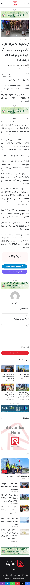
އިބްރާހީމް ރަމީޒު (24, 65)
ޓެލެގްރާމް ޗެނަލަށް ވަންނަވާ (13, 266)
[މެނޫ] (28, 4)
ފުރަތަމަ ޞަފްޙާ (25, 39)
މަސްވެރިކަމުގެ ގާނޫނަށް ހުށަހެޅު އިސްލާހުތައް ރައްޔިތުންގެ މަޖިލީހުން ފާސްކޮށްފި (9, 521)
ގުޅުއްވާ (15, 570)
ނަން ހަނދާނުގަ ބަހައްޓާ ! (20, 319)
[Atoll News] (15, 3)
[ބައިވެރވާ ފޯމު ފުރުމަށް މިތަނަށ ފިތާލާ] (15, 110)
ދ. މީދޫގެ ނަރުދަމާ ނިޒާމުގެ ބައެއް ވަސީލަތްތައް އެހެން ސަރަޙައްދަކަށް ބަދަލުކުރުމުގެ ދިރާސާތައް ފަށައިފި (23, 395)
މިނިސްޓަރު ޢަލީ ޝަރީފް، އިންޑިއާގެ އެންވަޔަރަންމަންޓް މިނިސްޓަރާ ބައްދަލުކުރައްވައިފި (9, 395)
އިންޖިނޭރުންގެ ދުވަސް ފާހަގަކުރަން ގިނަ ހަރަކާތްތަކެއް (18, 476)
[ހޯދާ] (2, 4)
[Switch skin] (25, 4)
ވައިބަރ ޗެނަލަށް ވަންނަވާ (13, 271)
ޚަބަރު (20, 39)
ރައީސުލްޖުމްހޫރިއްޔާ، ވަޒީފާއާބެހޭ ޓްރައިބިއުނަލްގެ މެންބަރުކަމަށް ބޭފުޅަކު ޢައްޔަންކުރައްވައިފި (8, 376)
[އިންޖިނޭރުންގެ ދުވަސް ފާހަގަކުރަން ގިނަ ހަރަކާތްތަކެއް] (22, 368)
